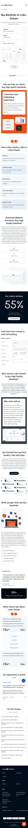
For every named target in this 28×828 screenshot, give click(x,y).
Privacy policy (6, 822)
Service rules (11, 822)
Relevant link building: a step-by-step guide (6, 801)
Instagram (21, 818)
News (3, 780)
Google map (18, 773)
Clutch (3, 773)
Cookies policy (21, 822)
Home (2, 9)
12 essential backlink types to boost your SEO (20, 794)
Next (16, 141)
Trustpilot (4, 776)
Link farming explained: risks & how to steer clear (6, 794)
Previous (12, 141)
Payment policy (14, 824)
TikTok (8, 818)
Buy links (4, 784)
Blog (3, 789)
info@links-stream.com (7, 810)
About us (4, 807)
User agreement (16, 822)
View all (14, 677)
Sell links (18, 784)
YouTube (14, 818)
